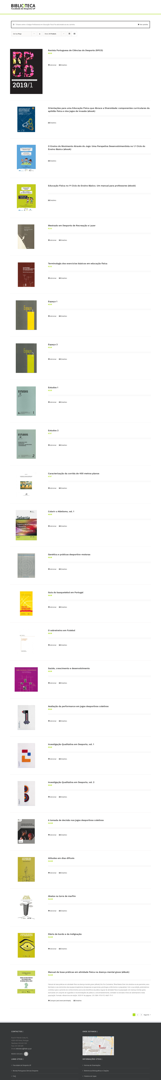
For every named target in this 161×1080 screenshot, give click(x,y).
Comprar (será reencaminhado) (60, 1001)
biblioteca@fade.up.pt (23, 1049)
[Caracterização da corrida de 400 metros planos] (26, 484)
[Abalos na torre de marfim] (26, 907)
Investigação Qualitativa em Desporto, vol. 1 (71, 744)
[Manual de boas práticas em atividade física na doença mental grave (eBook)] (26, 982)
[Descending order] (39, 33)
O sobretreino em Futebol (61, 630)
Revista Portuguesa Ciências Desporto (25, 1071)
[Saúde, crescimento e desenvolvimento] (26, 679)
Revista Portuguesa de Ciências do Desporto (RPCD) (75, 50)
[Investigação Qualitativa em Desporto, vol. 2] (26, 793)
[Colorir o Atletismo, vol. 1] (26, 525)
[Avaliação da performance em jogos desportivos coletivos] (26, 717)
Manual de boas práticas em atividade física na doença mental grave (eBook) (88, 972)
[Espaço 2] (26, 358)
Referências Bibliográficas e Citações (96, 1071)
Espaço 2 (53, 344)
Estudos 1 (53, 387)
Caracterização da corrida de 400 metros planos (73, 473)
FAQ (14, 1076)
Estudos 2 (53, 430)
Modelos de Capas (90, 1076)
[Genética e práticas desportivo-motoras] (26, 565)
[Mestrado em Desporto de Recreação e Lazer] (26, 236)
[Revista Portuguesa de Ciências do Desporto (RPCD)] (26, 71)
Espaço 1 (52, 301)
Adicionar (53, 65)
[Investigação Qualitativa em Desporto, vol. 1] (26, 755)
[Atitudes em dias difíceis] (26, 869)
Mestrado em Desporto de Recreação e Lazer (71, 225)
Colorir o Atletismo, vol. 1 (61, 511)
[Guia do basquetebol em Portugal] (26, 603)
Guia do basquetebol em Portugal (65, 592)
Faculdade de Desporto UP (22, 1065)
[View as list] (74, 33)
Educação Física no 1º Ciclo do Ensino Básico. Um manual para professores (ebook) (92, 185)
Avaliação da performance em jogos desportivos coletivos (78, 706)
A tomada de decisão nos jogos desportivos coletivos (76, 820)
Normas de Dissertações (92, 1065)
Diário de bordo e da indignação (65, 934)
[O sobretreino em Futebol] (26, 641)
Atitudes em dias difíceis (61, 858)
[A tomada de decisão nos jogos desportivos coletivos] (26, 831)
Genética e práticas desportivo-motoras (69, 554)
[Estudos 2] (26, 444)
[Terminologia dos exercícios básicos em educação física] (26, 274)
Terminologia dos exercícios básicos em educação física (77, 263)
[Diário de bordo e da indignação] (26, 945)
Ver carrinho (144, 24)
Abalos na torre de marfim (62, 896)
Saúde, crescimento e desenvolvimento (69, 668)
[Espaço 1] (26, 315)
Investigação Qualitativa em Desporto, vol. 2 (71, 782)
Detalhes (64, 65)
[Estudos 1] (26, 401)
